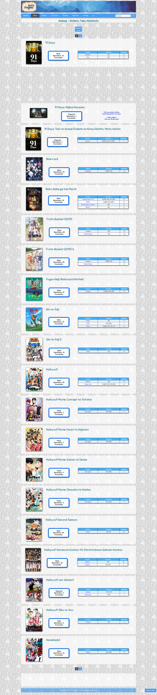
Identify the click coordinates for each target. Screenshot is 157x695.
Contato (85, 15)
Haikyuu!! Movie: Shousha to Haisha (68, 489)
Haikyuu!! (52, 369)
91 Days (50, 42)
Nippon (88, 652)
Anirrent (87, 141)
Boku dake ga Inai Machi (61, 189)
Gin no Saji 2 (53, 339)
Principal (26, 15)
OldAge (88, 622)
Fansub (44, 15)
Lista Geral (54, 15)
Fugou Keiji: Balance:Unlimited (65, 279)
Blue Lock (52, 159)
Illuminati (87, 55)
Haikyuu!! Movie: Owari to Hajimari (67, 429)
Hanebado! (53, 640)
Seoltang (88, 291)
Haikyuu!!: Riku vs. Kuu (59, 610)
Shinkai (92, 204)
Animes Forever (86, 199)
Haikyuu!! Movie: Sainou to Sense (66, 459)
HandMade (88, 171)
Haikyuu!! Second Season (61, 520)
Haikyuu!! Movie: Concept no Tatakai (69, 399)
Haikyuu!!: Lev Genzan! (60, 580)
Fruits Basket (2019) (59, 219)
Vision (88, 326)
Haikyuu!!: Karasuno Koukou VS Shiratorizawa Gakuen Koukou (83, 550)
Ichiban (88, 532)
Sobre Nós (76, 15)
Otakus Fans (88, 384)
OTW (88, 323)
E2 (93, 199)
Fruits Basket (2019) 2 (60, 249)
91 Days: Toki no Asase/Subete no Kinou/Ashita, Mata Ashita (82, 129)
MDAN (88, 207)
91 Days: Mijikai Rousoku (70, 107)
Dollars (88, 321)
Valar (87, 57)
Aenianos (88, 231)
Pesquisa (65, 15)
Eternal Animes (85, 204)
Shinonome (88, 594)
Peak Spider (88, 411)
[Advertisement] (78, 84)
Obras (35, 15)
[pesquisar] (133, 15)
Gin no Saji (52, 309)
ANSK (88, 202)
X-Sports (87, 564)
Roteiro (78, 29)
